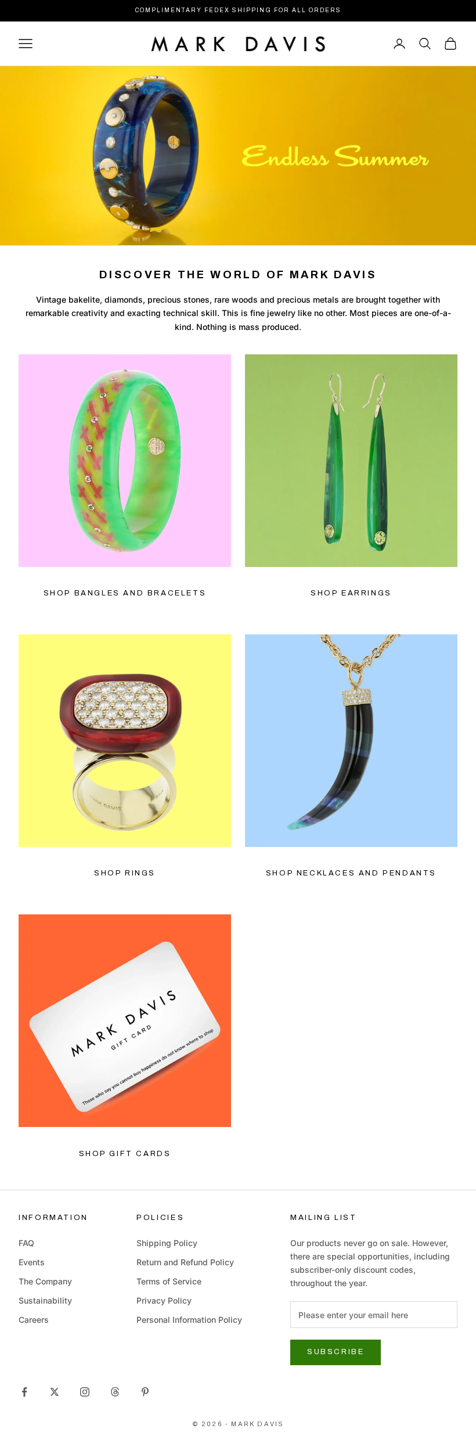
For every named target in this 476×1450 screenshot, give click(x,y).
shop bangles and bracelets (125, 593)
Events (32, 1262)
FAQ (26, 1243)
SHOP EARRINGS (351, 593)
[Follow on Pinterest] (145, 1392)
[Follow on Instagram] (85, 1392)
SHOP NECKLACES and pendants (351, 873)
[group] (238, 155)
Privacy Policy (164, 1300)
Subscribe (335, 1352)
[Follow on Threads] (115, 1392)
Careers (34, 1320)
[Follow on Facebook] (24, 1392)
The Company (45, 1281)
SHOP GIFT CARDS (125, 1154)
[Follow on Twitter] (54, 1392)
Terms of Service (168, 1281)
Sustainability (45, 1300)
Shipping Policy (166, 1243)
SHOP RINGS (125, 873)
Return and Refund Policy (185, 1262)
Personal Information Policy (189, 1320)
